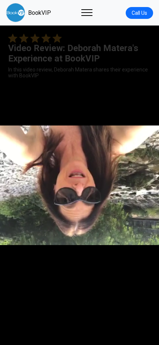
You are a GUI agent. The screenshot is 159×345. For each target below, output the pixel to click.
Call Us (139, 13)
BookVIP (39, 12)
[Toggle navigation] (87, 12)
